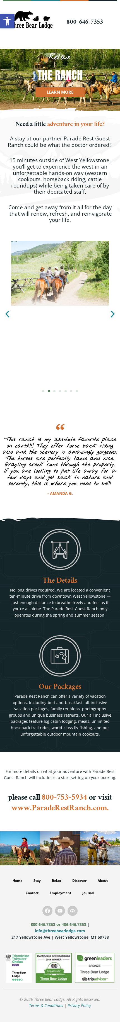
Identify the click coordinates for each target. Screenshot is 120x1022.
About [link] (103, 880)
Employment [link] (60, 892)
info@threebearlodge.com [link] (60, 930)
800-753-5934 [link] (64, 798)
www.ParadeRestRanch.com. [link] (60, 809)
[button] (7, 313)
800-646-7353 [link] (84, 22)
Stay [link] (37, 880)
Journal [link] (88, 892)
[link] (7, 21)
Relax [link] (56, 880)
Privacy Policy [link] (79, 1005)
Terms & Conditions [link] (46, 1005)
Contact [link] (32, 892)
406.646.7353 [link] (74, 924)
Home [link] (17, 880)
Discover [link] (79, 880)
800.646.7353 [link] (43, 924)
